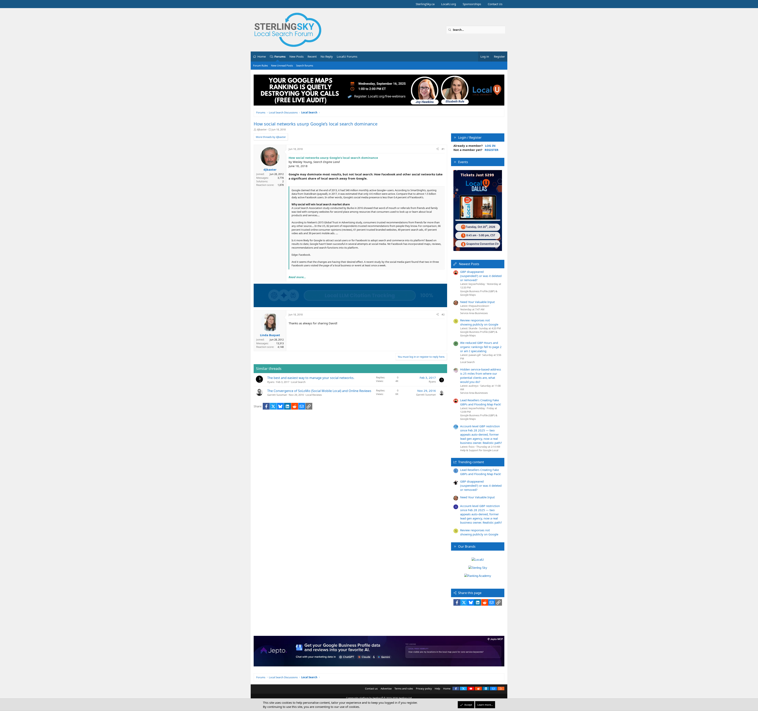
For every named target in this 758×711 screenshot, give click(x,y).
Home (261, 56)
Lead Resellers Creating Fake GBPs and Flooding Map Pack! (480, 402)
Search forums (304, 65)
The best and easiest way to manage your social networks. (310, 378)
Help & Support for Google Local (479, 450)
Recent (312, 56)
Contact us (371, 688)
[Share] (437, 149)
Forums (279, 56)
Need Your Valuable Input (477, 302)
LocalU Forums (347, 56)
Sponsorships (472, 4)
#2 (443, 314)
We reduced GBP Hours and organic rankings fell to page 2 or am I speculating (481, 347)
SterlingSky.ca (425, 4)
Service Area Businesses (474, 313)
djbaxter (262, 129)
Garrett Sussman (277, 395)
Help (437, 688)
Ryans (270, 382)
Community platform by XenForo (379, 698)
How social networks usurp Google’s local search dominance (315, 124)
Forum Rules (260, 65)
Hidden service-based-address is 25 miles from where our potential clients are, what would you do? (480, 375)
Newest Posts (469, 264)
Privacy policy (424, 688)
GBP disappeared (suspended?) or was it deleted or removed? (481, 276)
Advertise (386, 688)
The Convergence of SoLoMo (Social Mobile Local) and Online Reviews (319, 391)
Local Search (298, 382)
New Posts (296, 56)
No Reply (327, 56)
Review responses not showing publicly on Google (479, 322)
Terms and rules (403, 688)
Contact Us (495, 4)
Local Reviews (314, 395)
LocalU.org (448, 4)
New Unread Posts (282, 65)
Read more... (297, 277)
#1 (443, 149)
